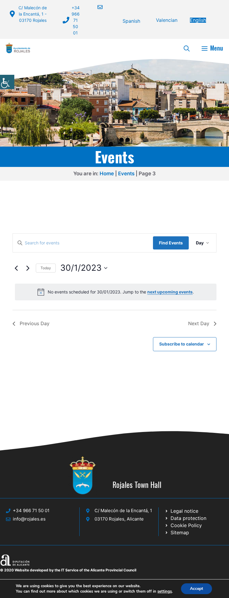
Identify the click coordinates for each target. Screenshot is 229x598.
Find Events (171, 242)
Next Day (198, 323)
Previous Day (34, 323)
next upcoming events (170, 291)
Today (46, 268)
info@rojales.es (29, 519)
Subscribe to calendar (181, 343)
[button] (187, 48)
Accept (196, 588)
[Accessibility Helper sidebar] (7, 82)
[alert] (115, 292)
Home (107, 173)
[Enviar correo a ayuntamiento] (96, 7)
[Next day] (27, 268)
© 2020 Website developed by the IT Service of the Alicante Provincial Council (68, 570)
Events (126, 173)
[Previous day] (16, 268)
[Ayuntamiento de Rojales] (18, 48)
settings (164, 591)
